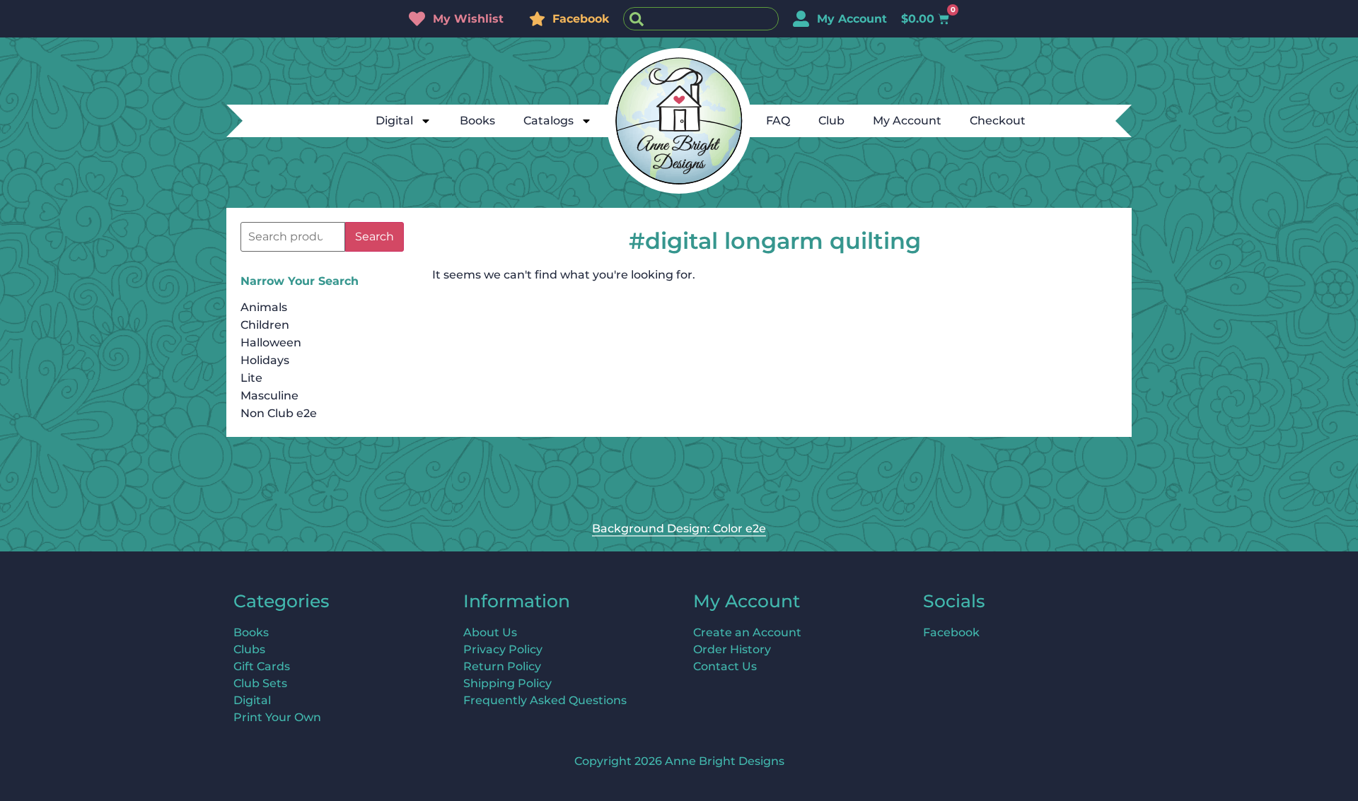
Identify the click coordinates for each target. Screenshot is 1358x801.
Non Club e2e (278, 413)
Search (374, 236)
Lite (251, 378)
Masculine (269, 395)
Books (477, 120)
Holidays (264, 360)
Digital (394, 120)
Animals (263, 307)
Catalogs (548, 120)
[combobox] (701, 18)
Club (831, 120)
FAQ (778, 120)
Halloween (270, 342)
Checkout (998, 120)
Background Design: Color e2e (679, 528)
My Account (907, 120)
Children (264, 325)
